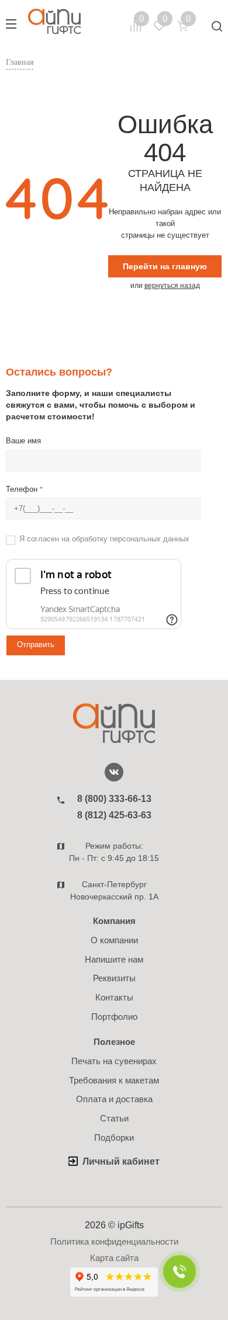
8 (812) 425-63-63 (114, 815)
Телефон (24, 489)
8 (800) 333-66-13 (114, 799)
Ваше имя (23, 440)
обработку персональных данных (130, 538)
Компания (114, 921)
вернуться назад (172, 286)
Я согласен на (104, 538)
